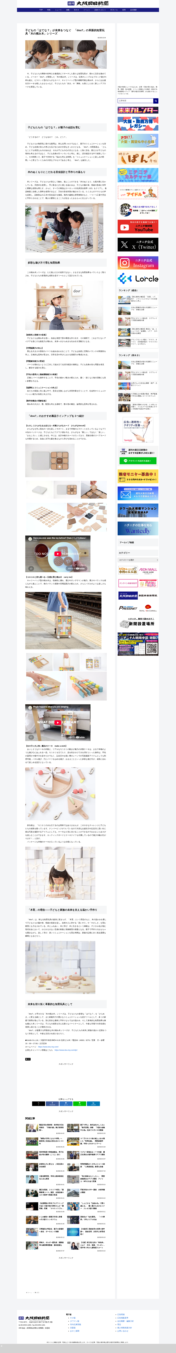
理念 (119, 1324)
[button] (155, 101)
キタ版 (73, 1318)
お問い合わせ (122, 1331)
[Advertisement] (66, 1080)
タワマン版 (74, 1321)
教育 (29, 1059)
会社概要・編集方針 (125, 1321)
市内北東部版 (75, 1324)
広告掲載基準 (122, 1318)
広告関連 (121, 1314)
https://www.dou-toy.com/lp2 (66, 1050)
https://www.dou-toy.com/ (48, 1047)
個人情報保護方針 (124, 1328)
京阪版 (73, 1328)
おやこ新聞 (74, 1331)
